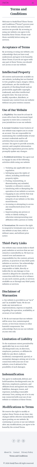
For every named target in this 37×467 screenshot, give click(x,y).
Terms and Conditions (18, 456)
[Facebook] (13, 440)
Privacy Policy (27, 452)
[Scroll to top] (32, 464)
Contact (16, 452)
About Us (7, 452)
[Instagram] (23, 440)
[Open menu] (33, 2)
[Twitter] (18, 440)
